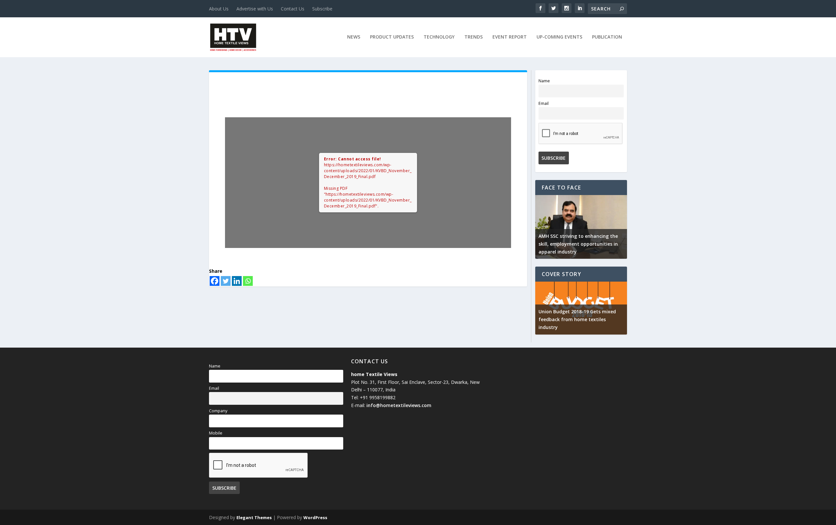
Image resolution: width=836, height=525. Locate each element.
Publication (607, 37)
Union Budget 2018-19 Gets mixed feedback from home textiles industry (577, 319)
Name (544, 81)
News (353, 37)
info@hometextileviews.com (398, 405)
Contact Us (292, 9)
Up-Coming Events (559, 37)
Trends (473, 37)
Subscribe (322, 9)
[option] (581, 227)
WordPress (315, 517)
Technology (439, 37)
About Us (219, 9)
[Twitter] (226, 281)
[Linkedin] (237, 281)
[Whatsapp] (248, 281)
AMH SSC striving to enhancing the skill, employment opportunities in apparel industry (578, 244)
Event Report (509, 37)
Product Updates (392, 37)
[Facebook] (214, 281)
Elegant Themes (254, 517)
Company (218, 411)
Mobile (215, 433)
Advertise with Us (254, 9)
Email (544, 103)
